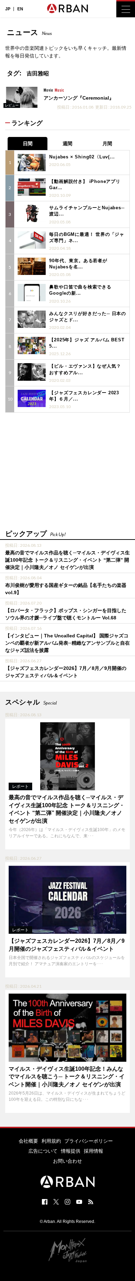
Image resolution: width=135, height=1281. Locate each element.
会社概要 (28, 1141)
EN (20, 9)
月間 (107, 143)
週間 (67, 143)
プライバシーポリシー (88, 1141)
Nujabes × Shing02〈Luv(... (82, 156)
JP (7, 9)
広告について (42, 1151)
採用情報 (93, 1151)
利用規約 (51, 1141)
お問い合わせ (67, 1161)
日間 (28, 143)
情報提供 (70, 1151)
